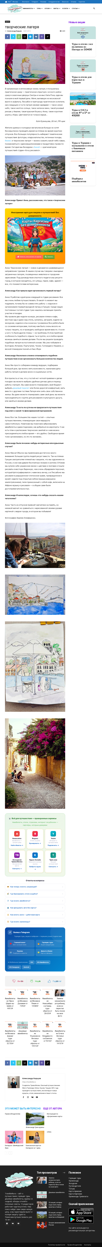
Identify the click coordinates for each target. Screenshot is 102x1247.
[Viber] (41, 36)
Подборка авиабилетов (79, 180)
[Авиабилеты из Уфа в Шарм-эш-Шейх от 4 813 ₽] (10, 993)
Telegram (35, 2)
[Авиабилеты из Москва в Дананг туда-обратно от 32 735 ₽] (10, 1025)
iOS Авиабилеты (43, 962)
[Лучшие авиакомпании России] (42, 1225)
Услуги (65, 8)
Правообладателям (12, 1114)
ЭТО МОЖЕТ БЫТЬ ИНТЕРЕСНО (23, 1108)
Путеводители (75, 1186)
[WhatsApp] (18, 36)
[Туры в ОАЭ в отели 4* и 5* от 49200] (83, 98)
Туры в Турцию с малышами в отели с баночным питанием (83, 147)
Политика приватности (56, 1245)
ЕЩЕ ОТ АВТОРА (52, 1108)
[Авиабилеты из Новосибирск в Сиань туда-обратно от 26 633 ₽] (47, 993)
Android (26, 967)
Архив (7, 22)
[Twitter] (13, 36)
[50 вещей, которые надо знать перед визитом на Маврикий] (42, 1215)
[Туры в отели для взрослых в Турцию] (83, 65)
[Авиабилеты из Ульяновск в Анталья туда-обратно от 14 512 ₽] (35, 1025)
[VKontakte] (33, 1097)
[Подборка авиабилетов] (83, 167)
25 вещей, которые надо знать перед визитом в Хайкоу (55, 1205)
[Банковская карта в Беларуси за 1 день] (35, 1137)
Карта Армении (75, 1191)
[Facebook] (7, 36)
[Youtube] (38, 1097)
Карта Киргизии (75, 1194)
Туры (39, 8)
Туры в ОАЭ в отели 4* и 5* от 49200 (81, 112)
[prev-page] (6, 1152)
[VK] (36, 36)
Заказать (50, 256)
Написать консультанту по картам (30, 256)
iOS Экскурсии (14, 967)
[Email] (24, 36)
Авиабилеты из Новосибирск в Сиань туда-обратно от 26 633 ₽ (47, 1006)
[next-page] (10, 1152)
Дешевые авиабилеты (57, 1192)
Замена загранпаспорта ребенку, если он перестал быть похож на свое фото (56, 1182)
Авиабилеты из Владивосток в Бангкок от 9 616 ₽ (47, 1036)
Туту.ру (72, 1188)
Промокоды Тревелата (78, 1196)
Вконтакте (25, 2)
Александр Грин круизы (35, 1127)
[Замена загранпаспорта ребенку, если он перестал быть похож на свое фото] (60, 993)
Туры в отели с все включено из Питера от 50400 (82, 46)
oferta (49, 1132)
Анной (37, 147)
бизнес (8, 140)
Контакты (87, 1245)
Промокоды (74, 1181)
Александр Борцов (14, 31)
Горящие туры (75, 1178)
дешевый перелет (21, 388)
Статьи (75, 8)
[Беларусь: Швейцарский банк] (14, 1137)
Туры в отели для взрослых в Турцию (82, 79)
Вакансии (65, 2)
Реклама (43, 2)
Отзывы (73, 2)
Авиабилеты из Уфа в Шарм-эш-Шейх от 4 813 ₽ (10, 1003)
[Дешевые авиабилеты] (22, 1025)
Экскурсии (73, 1183)
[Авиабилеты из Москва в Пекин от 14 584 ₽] (35, 993)
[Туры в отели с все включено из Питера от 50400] (83, 32)
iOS (32, 962)
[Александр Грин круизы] (35, 1119)
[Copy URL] (47, 36)
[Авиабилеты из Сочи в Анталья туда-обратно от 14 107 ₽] (60, 1025)
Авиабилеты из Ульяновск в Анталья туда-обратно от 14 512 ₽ (35, 1038)
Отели (47, 8)
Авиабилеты (28, 8)
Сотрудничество (54, 2)
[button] (94, 8)
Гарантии (82, 2)
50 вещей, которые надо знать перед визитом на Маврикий (56, 1215)
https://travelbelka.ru (29, 1082)
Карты (55, 8)
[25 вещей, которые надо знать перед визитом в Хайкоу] (42, 1204)
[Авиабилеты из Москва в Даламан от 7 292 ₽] (22, 993)
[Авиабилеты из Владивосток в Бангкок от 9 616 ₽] (47, 1025)
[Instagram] (29, 1097)
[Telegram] (30, 36)
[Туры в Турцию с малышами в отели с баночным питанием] (83, 131)
